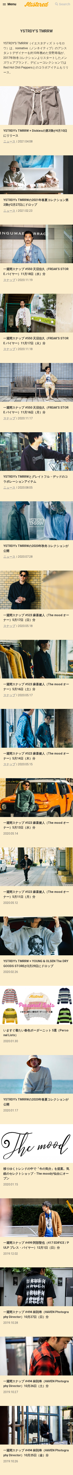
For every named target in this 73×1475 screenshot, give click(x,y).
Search (64, 4)
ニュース (9, 141)
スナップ (9, 280)
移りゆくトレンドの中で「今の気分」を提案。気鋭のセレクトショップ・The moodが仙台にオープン (36, 1173)
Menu (11, 4)
